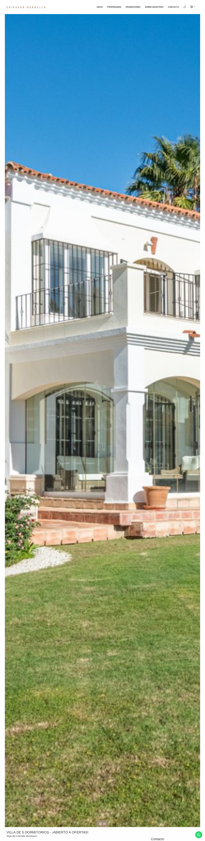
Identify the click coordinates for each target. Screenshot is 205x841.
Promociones (133, 7)
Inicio (100, 7)
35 (104, 823)
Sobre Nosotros (154, 7)
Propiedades (114, 7)
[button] (192, 6)
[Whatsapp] (198, 834)
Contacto (173, 7)
